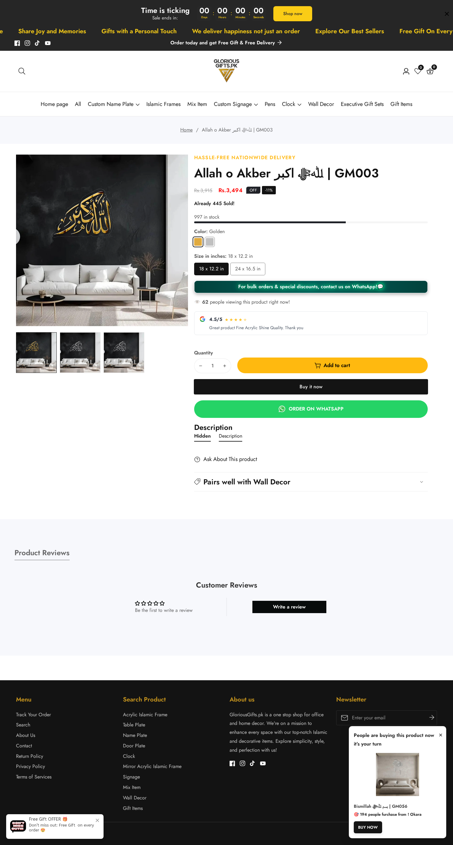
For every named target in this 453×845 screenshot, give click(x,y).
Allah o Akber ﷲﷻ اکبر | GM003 (237, 129)
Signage (131, 776)
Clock (288, 104)
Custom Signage (233, 104)
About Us (25, 735)
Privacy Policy (30, 766)
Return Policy (29, 756)
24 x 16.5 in (247, 270)
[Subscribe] (431, 718)
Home (186, 129)
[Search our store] (22, 71)
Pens (270, 104)
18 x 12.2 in (211, 270)
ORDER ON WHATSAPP (316, 408)
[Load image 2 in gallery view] (80, 352)
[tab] (202, 437)
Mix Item (197, 104)
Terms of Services (33, 776)
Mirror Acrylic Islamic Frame (152, 766)
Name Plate (135, 735)
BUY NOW (368, 827)
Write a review (289, 606)
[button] (311, 481)
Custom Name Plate (110, 104)
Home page (54, 104)
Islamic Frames (163, 104)
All (78, 104)
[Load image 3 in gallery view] (124, 352)
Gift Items (401, 104)
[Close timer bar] (446, 13)
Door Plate (134, 745)
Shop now (292, 13)
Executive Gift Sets (362, 104)
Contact (24, 745)
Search (23, 724)
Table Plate (134, 724)
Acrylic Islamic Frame (145, 714)
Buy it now (311, 386)
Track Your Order (33, 714)
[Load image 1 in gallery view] (36, 352)
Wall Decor (321, 104)
